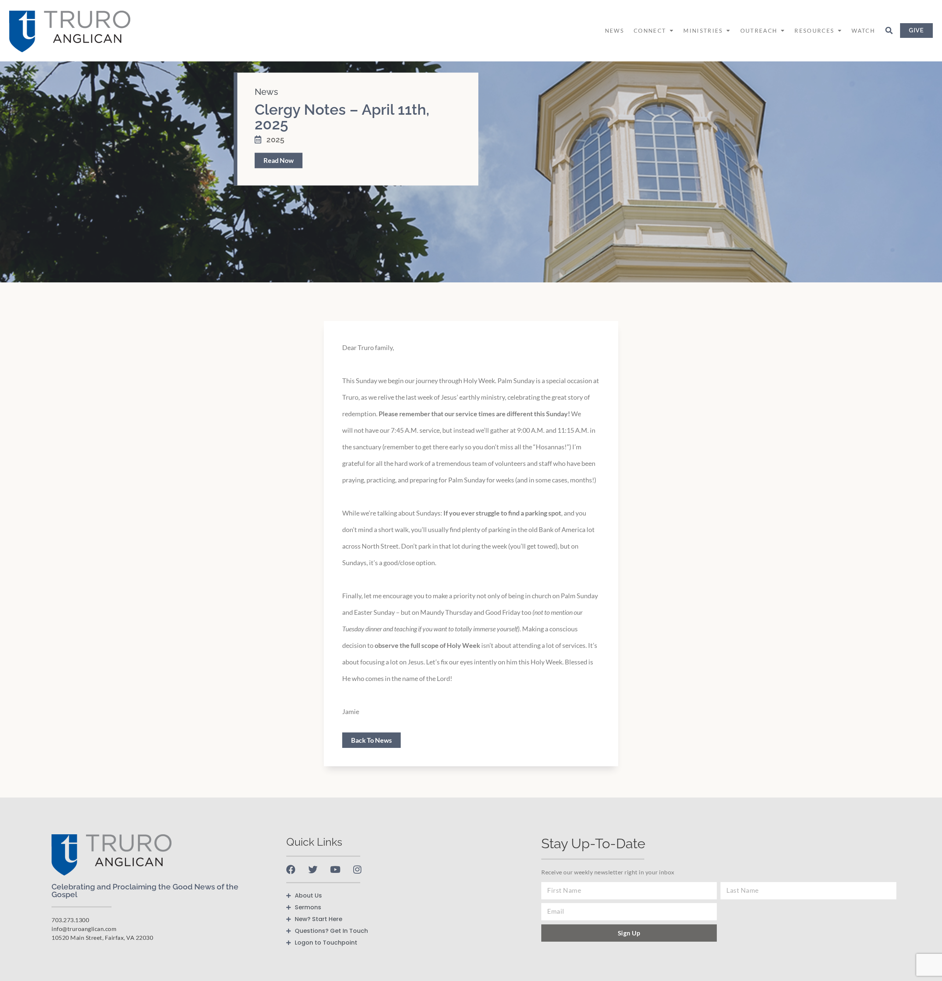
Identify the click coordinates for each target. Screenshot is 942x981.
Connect (650, 30)
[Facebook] (290, 869)
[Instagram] (357, 869)
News (614, 30)
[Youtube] (335, 869)
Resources (814, 30)
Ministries (703, 30)
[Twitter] (313, 869)
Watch (863, 30)
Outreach (758, 30)
